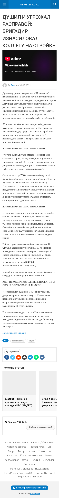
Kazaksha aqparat (16, 446)
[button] (4, 4)
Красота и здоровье (31, 455)
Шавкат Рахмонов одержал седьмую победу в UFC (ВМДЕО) (18, 402)
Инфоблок (48, 460)
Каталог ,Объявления (42, 442)
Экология (29, 464)
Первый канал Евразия (14, 332)
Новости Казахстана (16, 442)
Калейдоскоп (12, 460)
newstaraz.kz (29, 4)
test (13, 85)
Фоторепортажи (26, 451)
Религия (35, 460)
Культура (12, 455)
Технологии (44, 451)
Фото (25, 460)
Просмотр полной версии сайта (31, 488)
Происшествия (18, 340)
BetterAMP (35, 493)
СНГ (50, 446)
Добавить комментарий (40, 427)
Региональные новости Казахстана (29, 468)
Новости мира (37, 446)
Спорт (11, 451)
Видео (31, 340)
